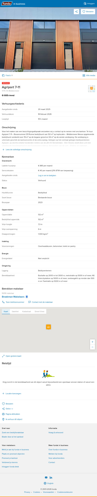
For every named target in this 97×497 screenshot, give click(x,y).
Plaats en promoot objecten (13, 454)
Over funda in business (57, 449)
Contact (51, 462)
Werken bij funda (55, 454)
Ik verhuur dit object (14, 419)
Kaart (6, 311)
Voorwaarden (48, 492)
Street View (39, 311)
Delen (8, 409)
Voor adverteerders (56, 458)
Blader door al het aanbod (12, 437)
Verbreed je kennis (10, 462)
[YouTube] (46, 477)
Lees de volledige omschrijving (18, 149)
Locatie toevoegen (13, 393)
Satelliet (15, 311)
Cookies (36, 492)
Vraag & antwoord (55, 432)
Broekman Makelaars (13, 296)
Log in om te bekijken (47, 175)
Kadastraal (26, 311)
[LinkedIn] (51, 477)
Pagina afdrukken (13, 414)
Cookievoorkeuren (65, 492)
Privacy (27, 492)
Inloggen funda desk (10, 466)
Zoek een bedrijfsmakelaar (13, 432)
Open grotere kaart (13, 356)
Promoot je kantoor (10, 458)
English (50, 483)
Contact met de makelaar (42, 302)
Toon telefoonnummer (15, 302)
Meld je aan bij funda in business (15, 449)
